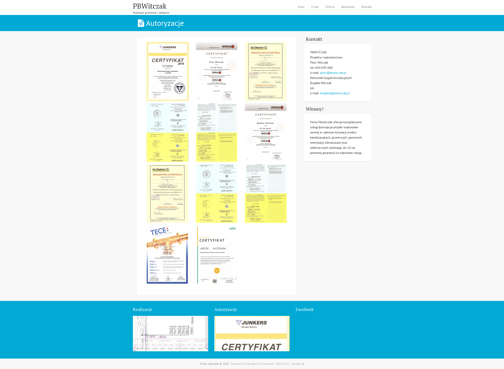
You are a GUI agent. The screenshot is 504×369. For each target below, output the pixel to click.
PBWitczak (150, 6)
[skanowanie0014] (167, 71)
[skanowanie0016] (265, 71)
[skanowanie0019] (216, 193)
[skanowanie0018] (167, 193)
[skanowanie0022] (216, 132)
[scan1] (167, 254)
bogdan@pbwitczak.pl (335, 93)
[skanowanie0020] (265, 193)
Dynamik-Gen (238, 363)
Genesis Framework (262, 363)
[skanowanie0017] (265, 132)
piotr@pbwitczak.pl (333, 73)
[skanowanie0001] (216, 254)
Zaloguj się (297, 363)
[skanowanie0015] (216, 71)
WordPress (282, 363)
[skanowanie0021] (167, 132)
